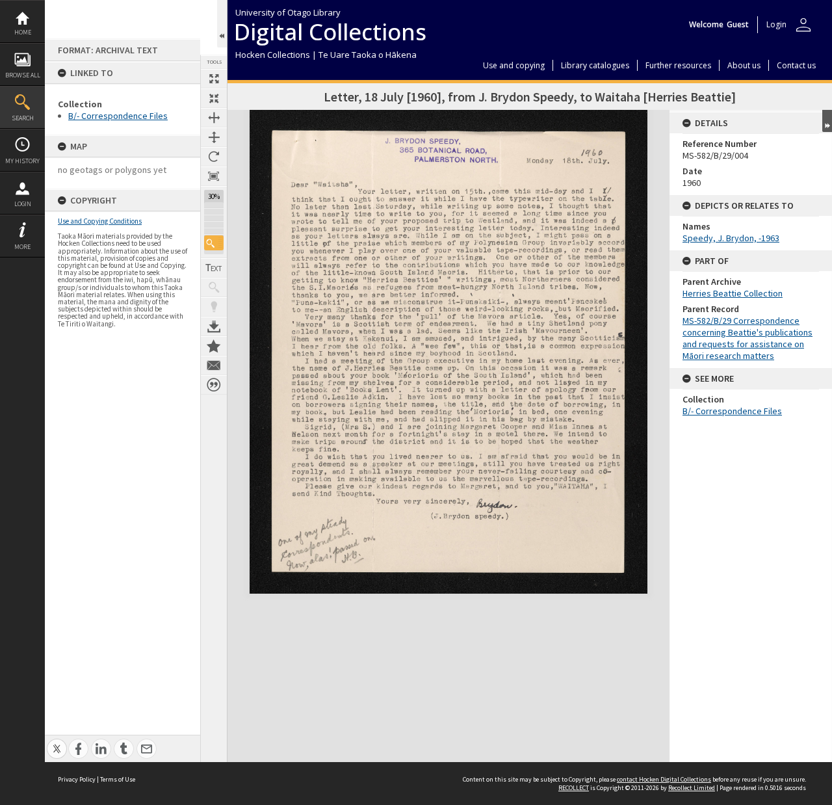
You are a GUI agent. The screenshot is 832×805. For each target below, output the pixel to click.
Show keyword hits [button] (214, 287)
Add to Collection (214, 346)
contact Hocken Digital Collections (664, 779)
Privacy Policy (77, 779)
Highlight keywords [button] (214, 307)
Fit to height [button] (214, 137)
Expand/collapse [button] (827, 121)
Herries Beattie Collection (732, 293)
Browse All (22, 75)
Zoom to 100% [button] (214, 176)
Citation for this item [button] (214, 385)
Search (23, 118)
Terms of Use (117, 779)
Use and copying (514, 65)
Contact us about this (214, 365)
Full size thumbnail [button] (214, 78)
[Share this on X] (57, 741)
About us (743, 65)
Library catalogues (595, 65)
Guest (738, 24)
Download (214, 326)
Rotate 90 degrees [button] (214, 156)
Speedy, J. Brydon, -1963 (730, 238)
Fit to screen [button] (214, 98)
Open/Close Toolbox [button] (222, 23)
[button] (214, 242)
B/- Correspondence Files (118, 116)
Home (22, 32)
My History (22, 161)
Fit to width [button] (214, 117)
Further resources (678, 65)
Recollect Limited (691, 788)
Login (22, 204)
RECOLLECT (573, 788)
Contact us (796, 65)
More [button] (22, 247)
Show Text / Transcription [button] (214, 268)
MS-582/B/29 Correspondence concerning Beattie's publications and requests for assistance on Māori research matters (747, 338)
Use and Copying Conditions (100, 221)
